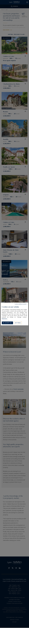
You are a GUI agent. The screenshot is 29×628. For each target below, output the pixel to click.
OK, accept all (7, 322)
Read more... (5, 318)
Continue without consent (20, 304)
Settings (18, 322)
